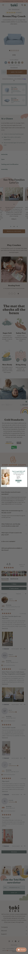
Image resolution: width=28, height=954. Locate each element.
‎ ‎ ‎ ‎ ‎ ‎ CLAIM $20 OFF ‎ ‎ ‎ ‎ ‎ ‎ (18, 480)
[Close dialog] (26, 467)
